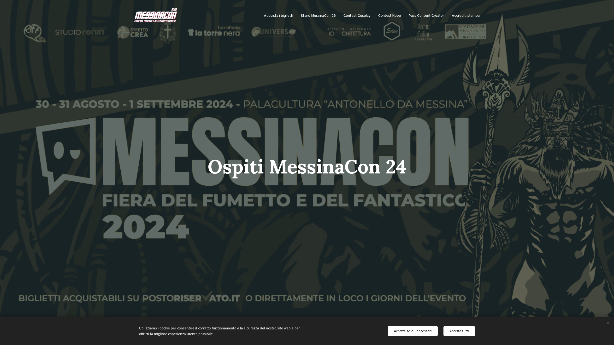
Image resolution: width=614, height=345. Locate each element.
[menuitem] (280, 16)
